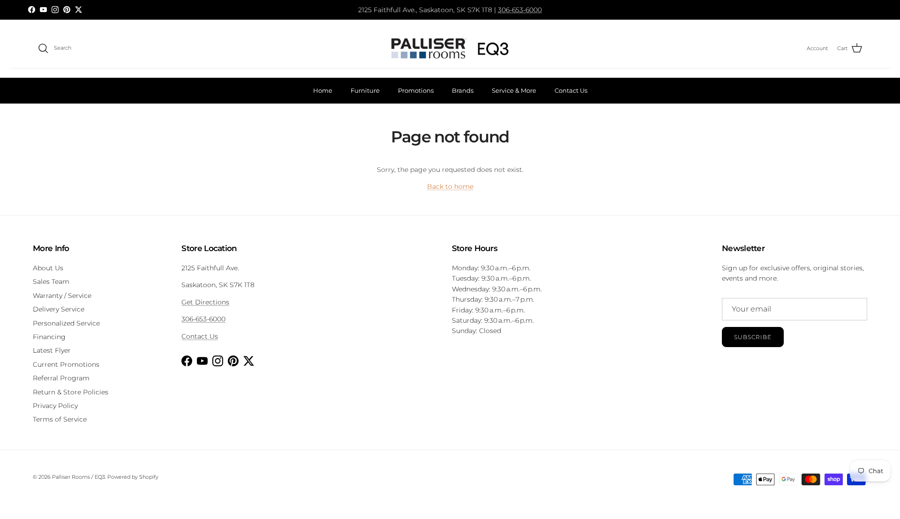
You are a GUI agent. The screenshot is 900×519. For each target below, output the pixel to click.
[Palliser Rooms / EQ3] (450, 48)
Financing (49, 337)
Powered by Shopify (132, 477)
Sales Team (51, 281)
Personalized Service (66, 323)
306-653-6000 (520, 10)
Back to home (450, 186)
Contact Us (571, 90)
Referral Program (61, 378)
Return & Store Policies (70, 392)
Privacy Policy (55, 405)
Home (322, 90)
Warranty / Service (62, 295)
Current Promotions (66, 364)
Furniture (365, 90)
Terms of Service (60, 419)
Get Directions (205, 302)
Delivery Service (58, 309)
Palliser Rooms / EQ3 (78, 477)
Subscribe (753, 337)
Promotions (416, 90)
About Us (48, 268)
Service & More (514, 90)
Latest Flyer (52, 350)
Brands (462, 90)
